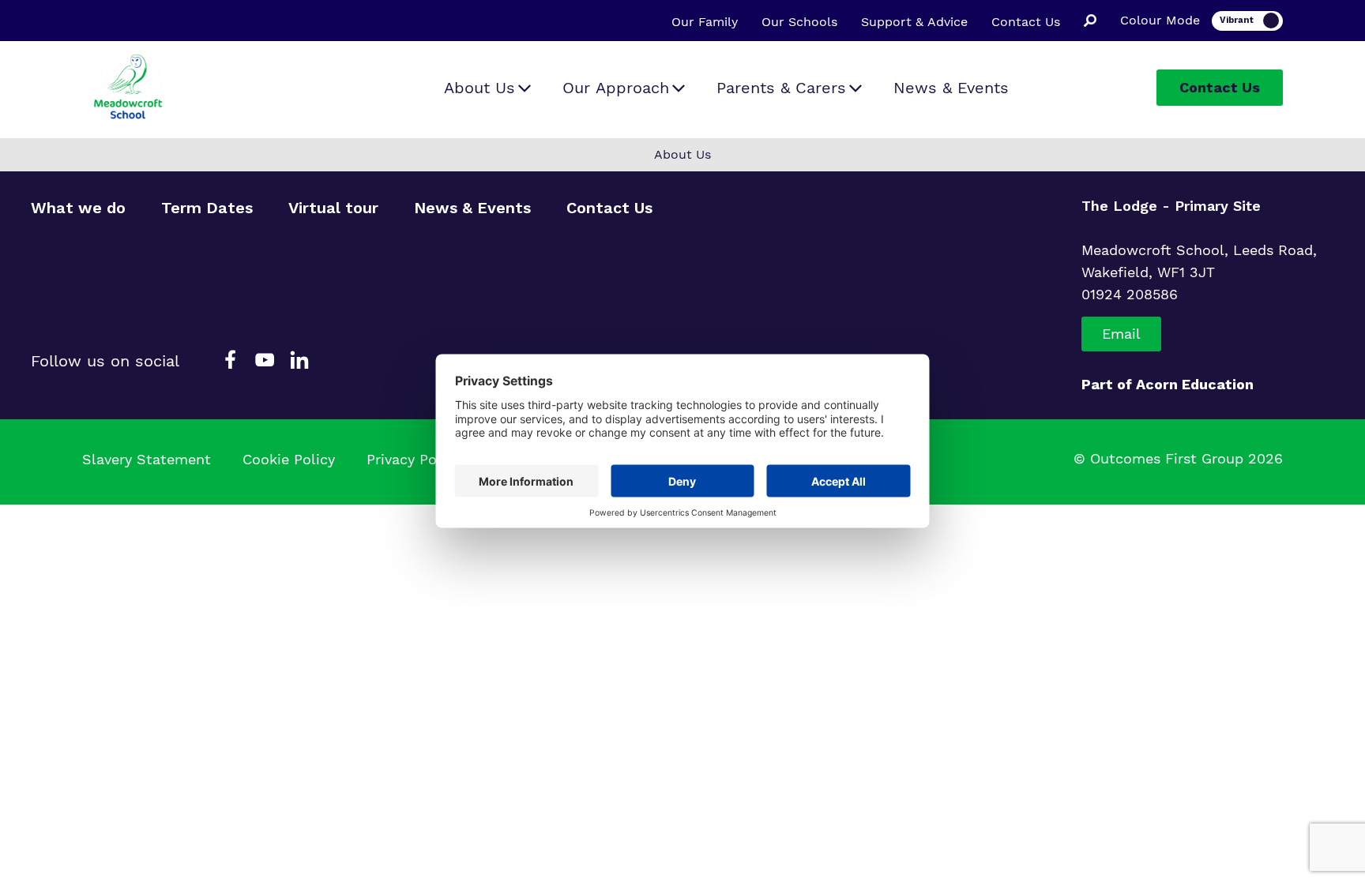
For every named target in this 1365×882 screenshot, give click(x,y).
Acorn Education (1195, 384)
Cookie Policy (289, 459)
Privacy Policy (414, 459)
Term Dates (207, 207)
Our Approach (615, 88)
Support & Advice (914, 21)
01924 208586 (1129, 294)
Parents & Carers (781, 88)
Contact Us (1025, 21)
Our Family (704, 21)
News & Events (951, 88)
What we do (78, 207)
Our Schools (799, 21)
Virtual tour (333, 207)
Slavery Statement (146, 459)
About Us (479, 88)
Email (1121, 333)
